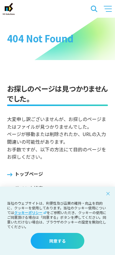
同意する (57, 241)
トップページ (29, 173)
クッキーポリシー (28, 212)
